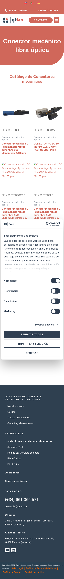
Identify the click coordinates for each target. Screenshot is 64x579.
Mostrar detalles (44, 324)
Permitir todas (32, 334)
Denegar (32, 352)
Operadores (12, 472)
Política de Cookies (12, 572)
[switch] (55, 290)
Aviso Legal (17, 568)
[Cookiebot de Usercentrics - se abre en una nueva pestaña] (46, 224)
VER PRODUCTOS (48, 10)
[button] (56, 20)
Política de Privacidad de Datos (41, 568)
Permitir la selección (32, 343)
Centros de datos (16, 481)
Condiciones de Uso (34, 572)
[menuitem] (26, 3)
